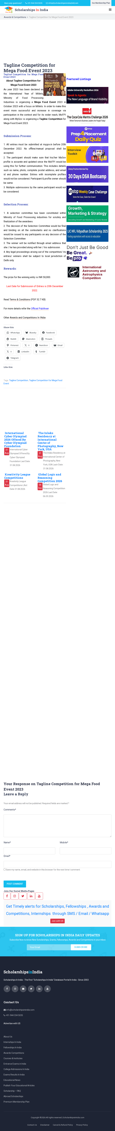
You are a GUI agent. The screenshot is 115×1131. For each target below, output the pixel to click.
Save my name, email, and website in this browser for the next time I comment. (43, 869)
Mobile (64, 842)
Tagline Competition (18, 380)
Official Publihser (40, 308)
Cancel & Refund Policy (63, 1125)
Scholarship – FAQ (12, 1091)
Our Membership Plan (101, 3)
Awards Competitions (14, 1053)
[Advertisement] (57, 41)
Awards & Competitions (15, 17)
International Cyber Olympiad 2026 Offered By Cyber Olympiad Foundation (15, 439)
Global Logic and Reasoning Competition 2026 (50, 478)
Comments (10, 809)
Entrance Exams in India (15, 1064)
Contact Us (32, 1125)
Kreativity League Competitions (17, 476)
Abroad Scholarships (13, 1096)
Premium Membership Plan (16, 1102)
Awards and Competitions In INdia (28, 317)
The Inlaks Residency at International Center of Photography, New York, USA (50, 441)
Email (7, 856)
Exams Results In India (14, 1074)
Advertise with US (12, 1023)
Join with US (57, 921)
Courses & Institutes (13, 1058)
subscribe (81, 947)
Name (7, 842)
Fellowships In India (13, 1047)
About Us (8, 1036)
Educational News (12, 1080)
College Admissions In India (16, 1069)
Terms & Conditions (20, 299)
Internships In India (12, 1042)
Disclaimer (44, 1125)
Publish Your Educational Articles (19, 1085)
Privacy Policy (82, 1125)
